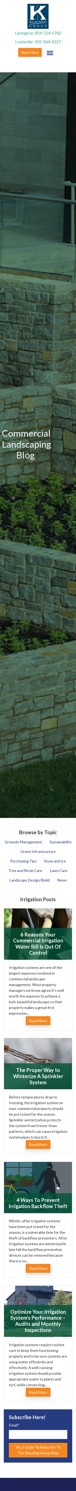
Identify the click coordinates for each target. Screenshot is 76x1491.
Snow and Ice (55, 861)
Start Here (30, 52)
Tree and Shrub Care (25, 870)
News (62, 880)
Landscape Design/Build (29, 880)
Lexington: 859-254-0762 (38, 32)
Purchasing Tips (23, 861)
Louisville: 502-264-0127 (38, 41)
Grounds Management (23, 842)
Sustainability (61, 842)
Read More (38, 1020)
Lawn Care (59, 870)
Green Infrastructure (38, 851)
